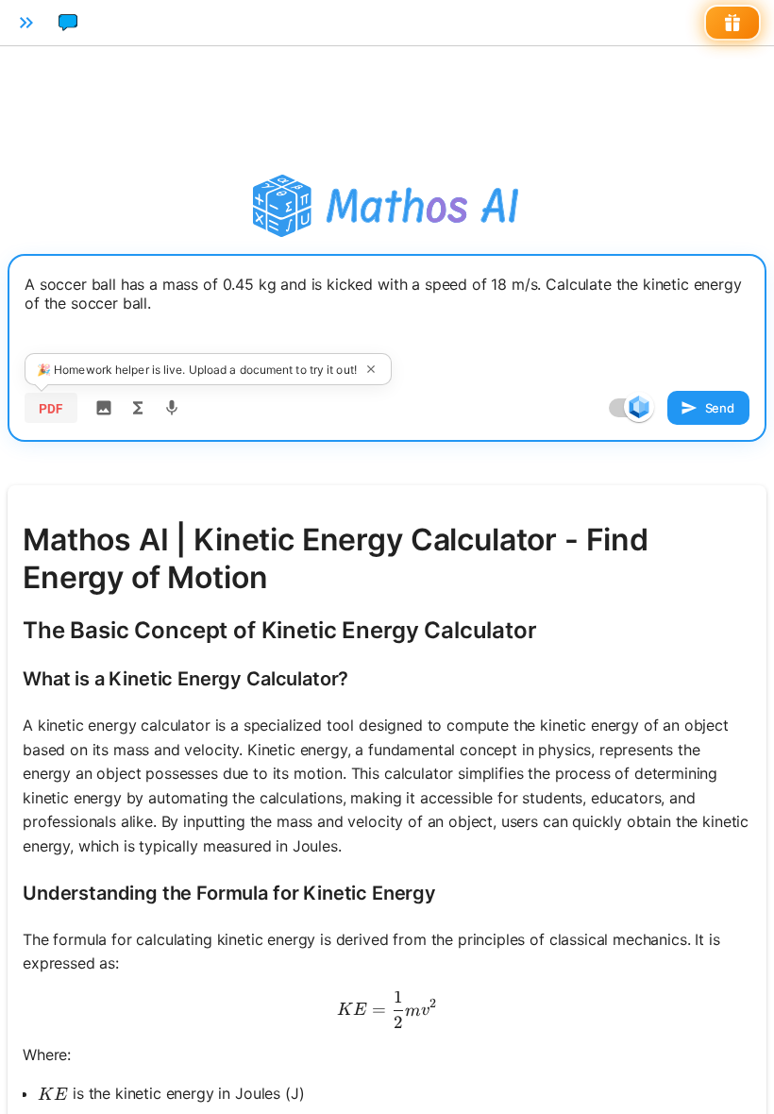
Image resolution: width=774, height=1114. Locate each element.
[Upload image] (104, 408)
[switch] (639, 407)
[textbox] (387, 318)
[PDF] (51, 408)
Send (719, 407)
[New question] (68, 23)
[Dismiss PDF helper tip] (370, 369)
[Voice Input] (172, 408)
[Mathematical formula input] (138, 408)
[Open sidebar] (26, 23)
